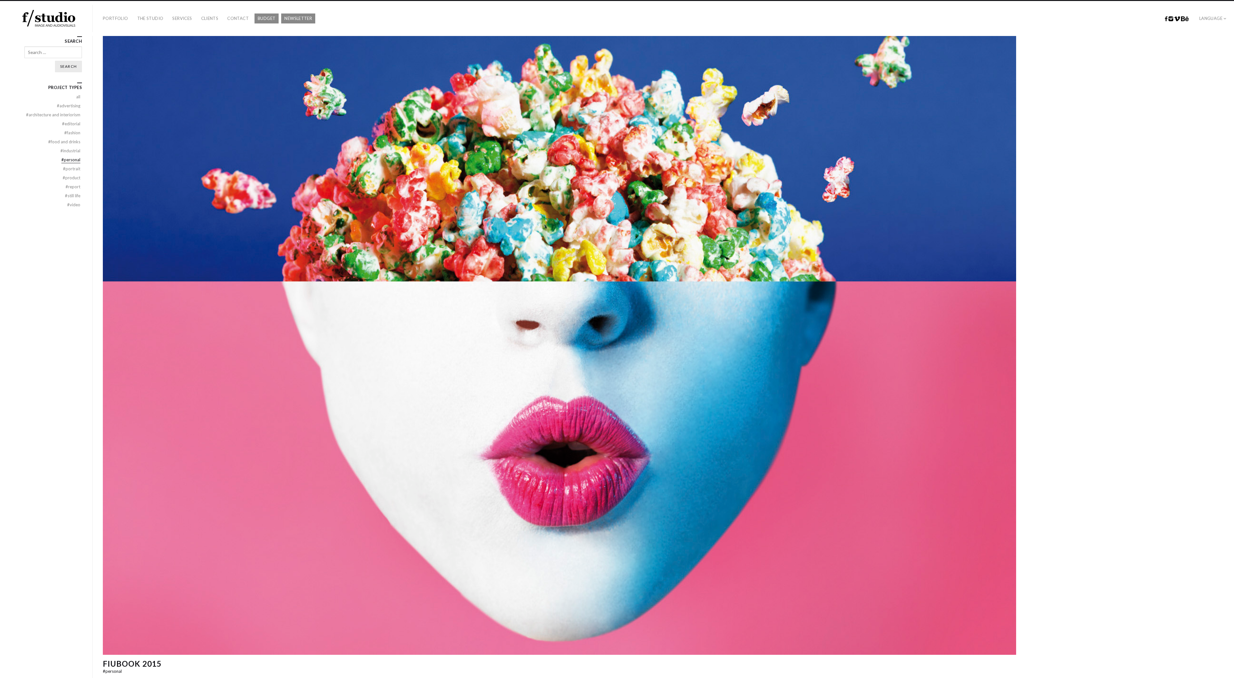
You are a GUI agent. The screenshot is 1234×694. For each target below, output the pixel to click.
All (78, 96)
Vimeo (1177, 19)
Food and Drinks (64, 141)
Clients (210, 18)
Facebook (1166, 19)
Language (1210, 18)
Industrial (70, 150)
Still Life (72, 195)
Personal (112, 671)
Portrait (71, 168)
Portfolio (115, 18)
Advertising (68, 105)
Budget (266, 18)
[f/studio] (48, 18)
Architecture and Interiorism (53, 114)
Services (182, 18)
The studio (150, 18)
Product (71, 177)
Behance (1185, 19)
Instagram (1170, 19)
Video (73, 204)
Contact (238, 18)
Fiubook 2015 (132, 663)
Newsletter (298, 18)
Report (73, 186)
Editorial (71, 123)
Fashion (72, 132)
